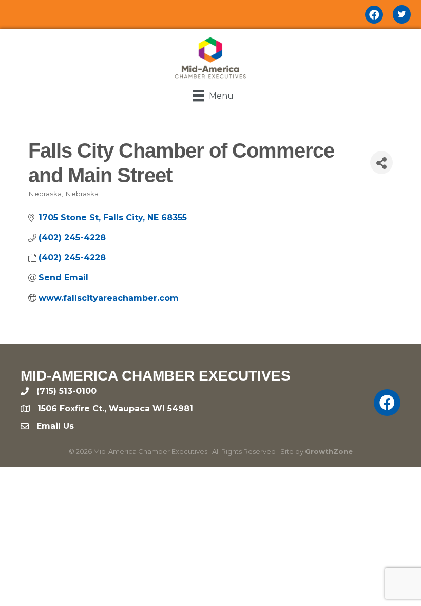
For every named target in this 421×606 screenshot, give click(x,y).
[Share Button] (381, 162)
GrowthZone (329, 451)
